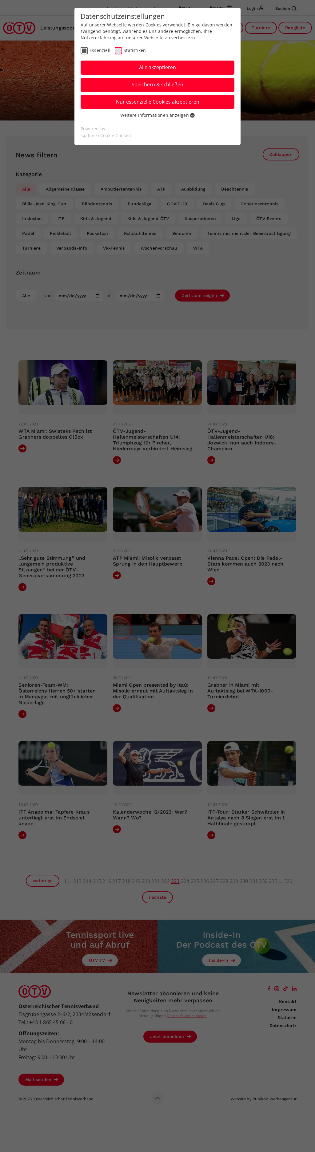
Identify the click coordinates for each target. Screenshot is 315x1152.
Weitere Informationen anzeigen (155, 115)
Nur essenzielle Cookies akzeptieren (157, 101)
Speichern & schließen (157, 84)
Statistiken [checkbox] (135, 50)
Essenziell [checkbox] (100, 50)
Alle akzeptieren (157, 67)
